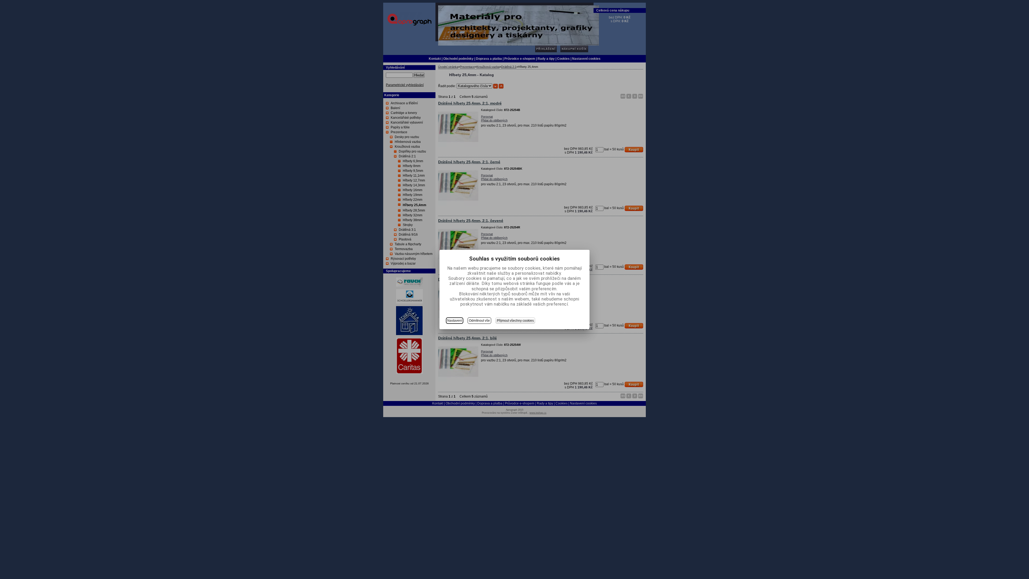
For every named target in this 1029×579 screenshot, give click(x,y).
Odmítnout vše (479, 320)
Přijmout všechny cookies (515, 320)
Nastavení (454, 320)
